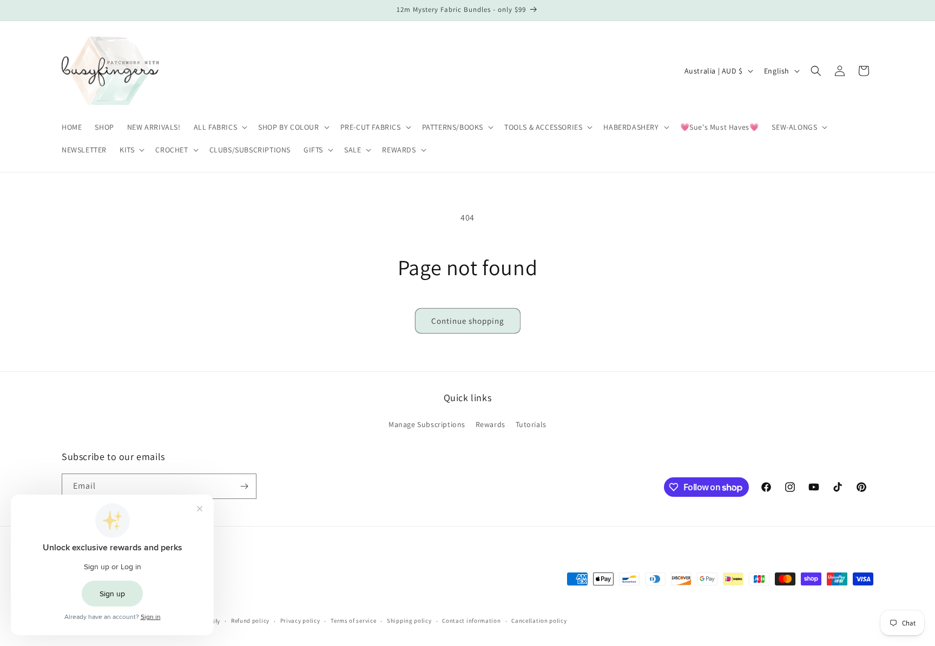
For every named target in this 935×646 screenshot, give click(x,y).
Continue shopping (467, 321)
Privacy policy (300, 620)
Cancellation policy (539, 620)
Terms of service (353, 620)
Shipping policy (409, 620)
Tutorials (531, 424)
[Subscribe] (244, 486)
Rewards (490, 424)
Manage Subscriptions (427, 424)
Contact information (471, 620)
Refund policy (250, 620)
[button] (219, 127)
